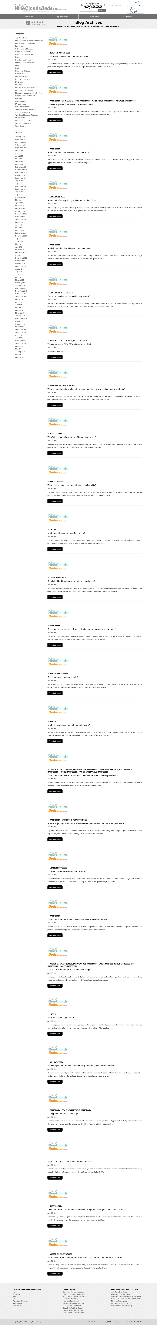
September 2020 (21, 266)
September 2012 (21, 343)
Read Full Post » (55, 72)
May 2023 (19, 200)
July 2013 (18, 335)
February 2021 (20, 252)
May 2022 (19, 227)
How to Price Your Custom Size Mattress (126, 1299)
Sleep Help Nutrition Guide (72, 1308)
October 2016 (20, 324)
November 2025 (21, 142)
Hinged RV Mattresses (23, 71)
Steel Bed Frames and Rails (25, 109)
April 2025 (19, 161)
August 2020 (19, 269)
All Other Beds (127, 16)
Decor (17, 57)
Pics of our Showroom (21, 1301)
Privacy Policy (32, 1322)
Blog (14, 1296)
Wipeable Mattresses (23, 123)
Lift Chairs (19, 82)
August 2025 (19, 150)
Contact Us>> (96, 3)
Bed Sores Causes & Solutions (74, 1294)
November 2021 (21, 236)
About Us (88, 3)
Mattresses (29, 16)
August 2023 (19, 192)
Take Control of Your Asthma (73, 1312)
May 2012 (19, 349)
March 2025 (19, 164)
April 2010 (19, 357)
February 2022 (20, 233)
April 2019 (19, 310)
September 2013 (21, 332)
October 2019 (20, 294)
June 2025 (19, 156)
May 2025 (19, 159)
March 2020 (19, 280)
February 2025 (20, 167)
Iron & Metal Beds (21, 76)
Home (15, 1292)
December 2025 (21, 139)
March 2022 (19, 230)
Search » (101, 10)
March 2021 (19, 249)
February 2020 (20, 283)
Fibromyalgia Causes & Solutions (75, 1296)
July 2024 (18, 183)
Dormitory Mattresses (23, 60)
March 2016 (19, 327)
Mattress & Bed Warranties (25, 87)
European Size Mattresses (24, 62)
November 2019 (21, 291)
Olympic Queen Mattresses (25, 95)
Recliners (18, 98)
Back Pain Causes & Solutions (74, 1292)
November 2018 (21, 318)
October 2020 (20, 263)
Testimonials (17, 1303)
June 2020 (19, 274)
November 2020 (21, 260)
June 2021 (19, 241)
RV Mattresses (20, 104)
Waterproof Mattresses (23, 120)
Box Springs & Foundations (25, 43)
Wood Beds (19, 126)
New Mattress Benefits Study (121, 1305)
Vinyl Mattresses (21, 118)
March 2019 (19, 313)
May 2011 (19, 354)
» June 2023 (20, 197)
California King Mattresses (24, 49)
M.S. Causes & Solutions (72, 1305)
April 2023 (19, 203)
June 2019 (19, 305)
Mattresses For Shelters (24, 90)
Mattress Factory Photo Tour (121, 1303)
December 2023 (21, 186)
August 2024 (19, 181)
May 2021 (19, 244)
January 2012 (20, 351)
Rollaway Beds (20, 101)
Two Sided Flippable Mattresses (27, 115)
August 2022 (19, 222)
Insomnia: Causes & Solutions (73, 1303)
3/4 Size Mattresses (22, 112)
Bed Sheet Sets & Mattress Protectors (29, 40)
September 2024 (21, 178)
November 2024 (21, 172)
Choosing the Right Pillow (120, 1294)
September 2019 (21, 296)
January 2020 (20, 285)
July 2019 (18, 302)
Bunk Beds (19, 46)
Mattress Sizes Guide (119, 1301)
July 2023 (18, 194)
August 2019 (19, 299)
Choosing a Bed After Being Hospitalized (126, 1296)
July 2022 (18, 225)
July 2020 (18, 271)
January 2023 (20, 211)
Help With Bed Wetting (71, 1301)
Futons (17, 65)
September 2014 (21, 329)
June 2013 (19, 338)
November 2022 (21, 216)
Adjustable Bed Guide (119, 1292)
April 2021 (19, 247)
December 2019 (21, 288)
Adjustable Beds (62, 16)
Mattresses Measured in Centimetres (28, 93)
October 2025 (20, 145)
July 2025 (18, 153)
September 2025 (21, 147)
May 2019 (19, 307)
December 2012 (21, 340)
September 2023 (21, 189)
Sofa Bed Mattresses (22, 107)
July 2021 (18, 238)
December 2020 (21, 258)
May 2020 (19, 277)
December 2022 (21, 214)
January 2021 (20, 255)
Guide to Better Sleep (70, 1299)
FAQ (14, 1299)
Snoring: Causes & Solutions (73, 1310)
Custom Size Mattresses (24, 54)
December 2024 (21, 170)
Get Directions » (116, 5)
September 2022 (21, 219)
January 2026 (20, 136)
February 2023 (20, 208)
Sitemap (39, 1322)
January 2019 (20, 316)
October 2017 (20, 321)
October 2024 (20, 175)
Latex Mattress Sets (22, 79)
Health (17, 68)
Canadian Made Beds (23, 51)
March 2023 (19, 205)
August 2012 (19, 346)
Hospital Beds (95, 16)
